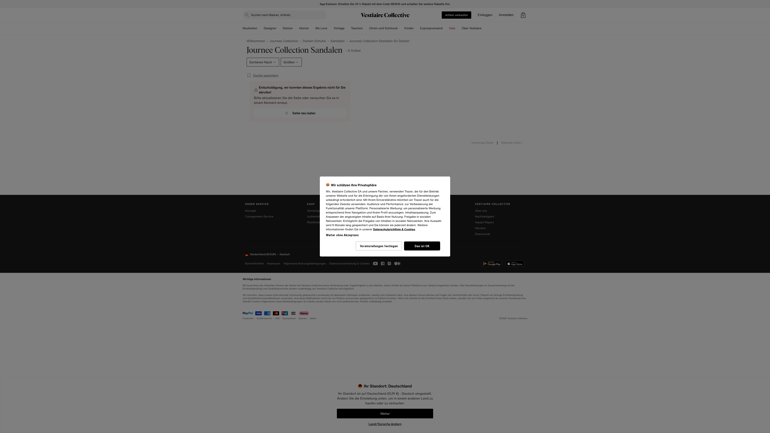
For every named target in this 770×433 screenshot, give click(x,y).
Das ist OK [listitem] (422, 246)
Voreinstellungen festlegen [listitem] (379, 246)
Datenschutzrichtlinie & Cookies (394, 229)
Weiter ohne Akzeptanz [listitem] (342, 235)
